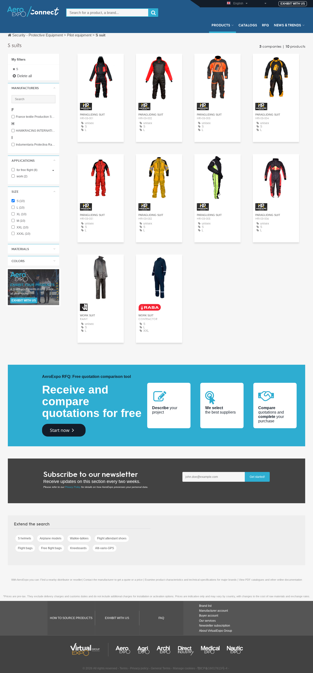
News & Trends (287, 25)
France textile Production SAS (36, 117)
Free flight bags (51, 548)
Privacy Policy (72, 487)
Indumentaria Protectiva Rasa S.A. (36, 145)
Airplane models (50, 538)
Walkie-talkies (79, 538)
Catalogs (247, 25)
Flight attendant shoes (111, 538)
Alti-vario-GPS (104, 548)
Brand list (205, 606)
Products (221, 25)
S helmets (24, 538)
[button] (33, 88)
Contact (100, 62)
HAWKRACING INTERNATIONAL (36, 131)
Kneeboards (78, 548)
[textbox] (107, 12)
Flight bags (25, 548)
